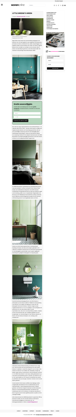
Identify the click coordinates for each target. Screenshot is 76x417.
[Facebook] (59, 5)
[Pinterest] (63, 5)
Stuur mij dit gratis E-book (21, 120)
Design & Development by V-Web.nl (44, 414)
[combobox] (37, 5)
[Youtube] (65, 5)
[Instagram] (54, 5)
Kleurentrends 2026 (21, 16)
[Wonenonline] (18, 5)
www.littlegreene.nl (32, 402)
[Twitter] (61, 5)
